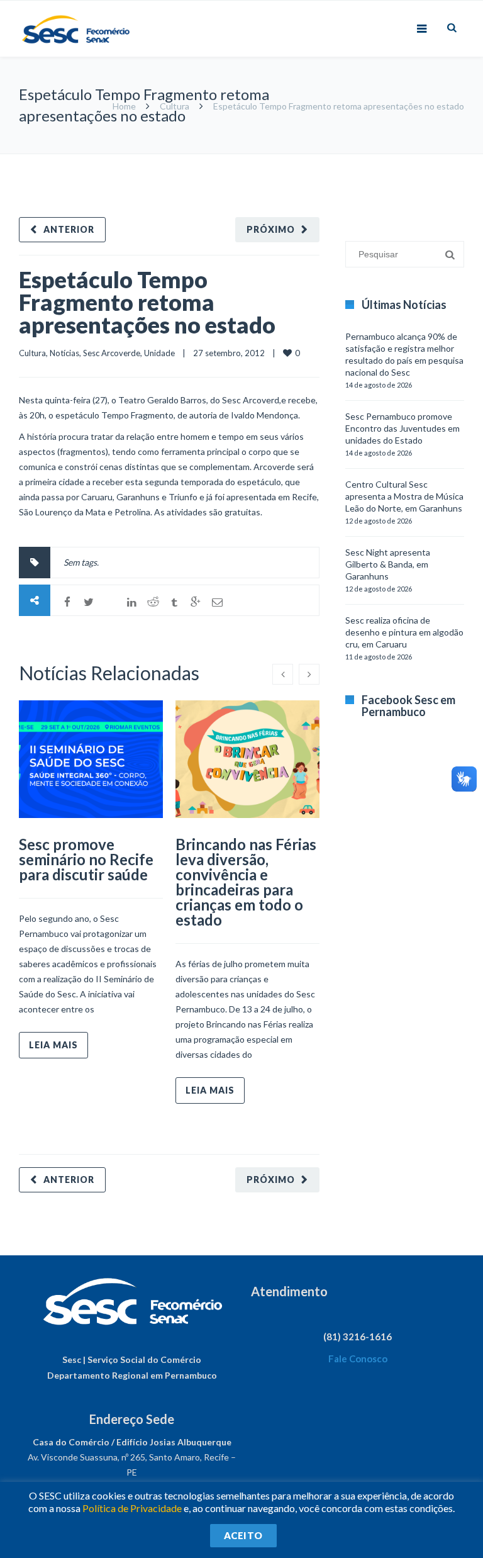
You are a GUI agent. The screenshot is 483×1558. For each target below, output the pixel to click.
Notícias (64, 353)
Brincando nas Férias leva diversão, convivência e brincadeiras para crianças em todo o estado (245, 882)
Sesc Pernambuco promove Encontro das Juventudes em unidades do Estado (402, 428)
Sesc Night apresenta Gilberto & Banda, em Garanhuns (387, 564)
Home (124, 106)
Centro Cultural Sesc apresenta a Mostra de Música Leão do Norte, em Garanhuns (404, 496)
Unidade (159, 353)
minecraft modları (353, 160)
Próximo (271, 229)
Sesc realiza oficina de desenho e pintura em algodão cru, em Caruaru (404, 632)
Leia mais (53, 1045)
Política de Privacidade (132, 1508)
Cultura (174, 106)
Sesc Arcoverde (111, 353)
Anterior (68, 229)
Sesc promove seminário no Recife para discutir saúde (86, 859)
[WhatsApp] (110, 602)
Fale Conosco (357, 1358)
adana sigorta (415, 160)
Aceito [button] (243, 1535)
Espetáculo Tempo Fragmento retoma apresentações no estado (147, 302)
